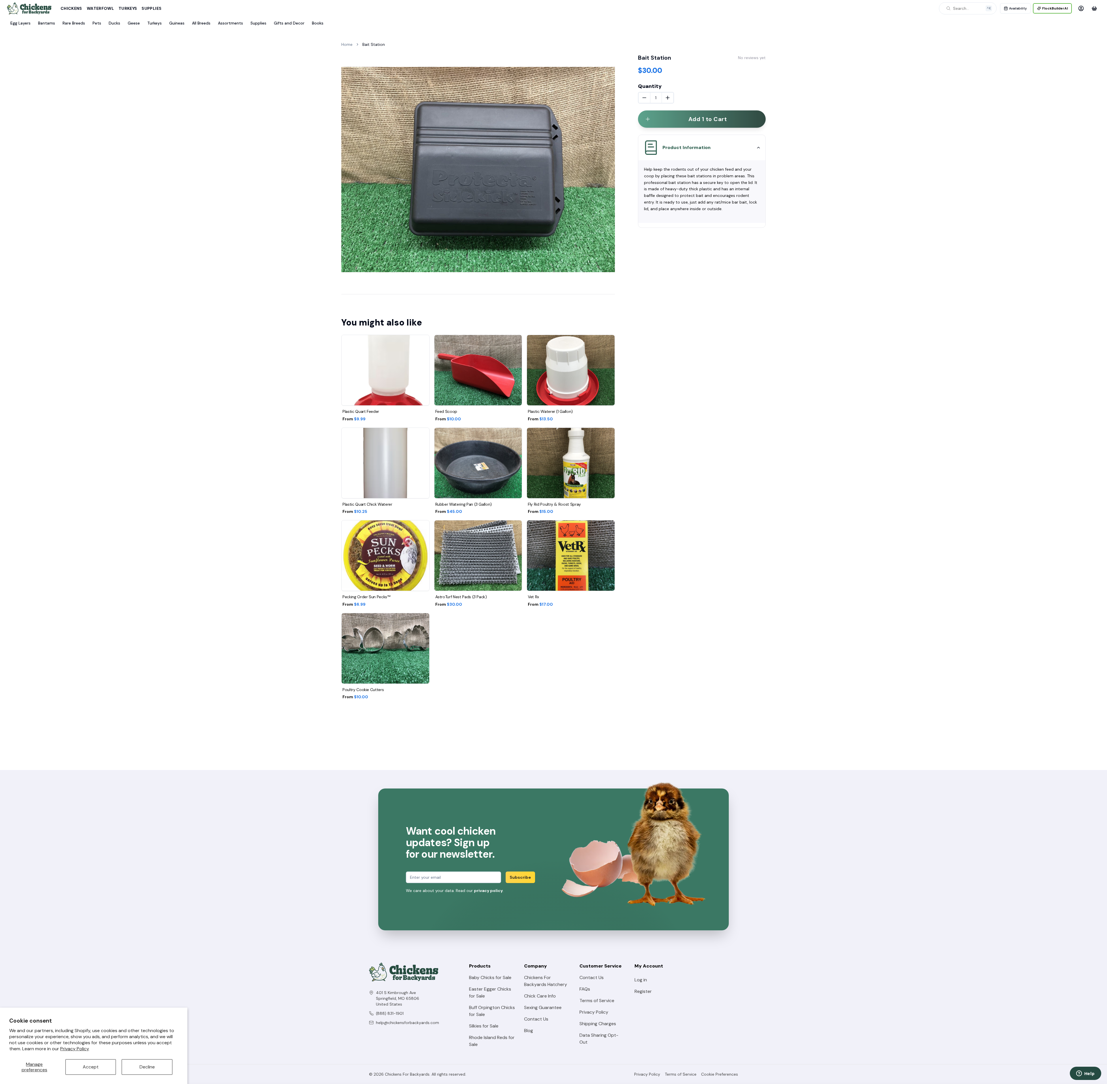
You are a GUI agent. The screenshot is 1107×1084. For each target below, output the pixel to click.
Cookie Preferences (719, 1074)
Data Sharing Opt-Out (598, 1038)
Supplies (151, 8)
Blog (528, 1030)
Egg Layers (20, 23)
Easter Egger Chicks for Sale (490, 992)
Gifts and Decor (289, 23)
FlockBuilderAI (1055, 8)
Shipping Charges (597, 1024)
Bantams (46, 23)
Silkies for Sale (483, 1026)
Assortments (230, 23)
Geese (134, 23)
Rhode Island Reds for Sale (492, 1040)
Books (317, 23)
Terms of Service (596, 1001)
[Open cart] (1094, 8)
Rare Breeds (74, 23)
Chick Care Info (540, 996)
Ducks (114, 23)
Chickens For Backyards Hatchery (545, 980)
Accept (91, 1067)
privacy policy (488, 890)
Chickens (71, 8)
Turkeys (127, 8)
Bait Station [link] (373, 44)
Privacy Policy (74, 1049)
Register (643, 991)
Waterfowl (100, 8)
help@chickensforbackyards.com (407, 1022)
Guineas (176, 23)
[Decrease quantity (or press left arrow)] (644, 98)
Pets (97, 23)
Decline (147, 1067)
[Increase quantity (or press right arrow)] (667, 98)
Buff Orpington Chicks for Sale (492, 1010)
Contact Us (536, 1019)
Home (347, 44)
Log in (641, 980)
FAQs (584, 989)
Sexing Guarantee (543, 1007)
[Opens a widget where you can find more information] (1085, 1074)
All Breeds (201, 23)
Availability (1018, 8)
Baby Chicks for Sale (490, 977)
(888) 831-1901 (390, 1013)
